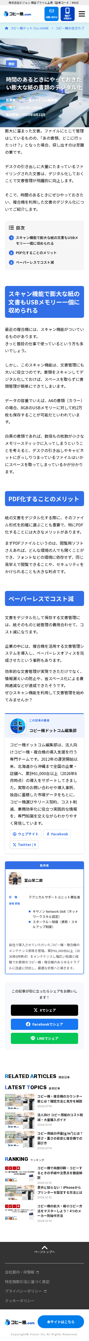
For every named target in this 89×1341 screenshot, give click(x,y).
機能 (11, 64)
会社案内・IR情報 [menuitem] (19, 1272)
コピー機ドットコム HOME (29, 28)
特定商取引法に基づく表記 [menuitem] (27, 1281)
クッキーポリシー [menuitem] (20, 1300)
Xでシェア (48, 1010)
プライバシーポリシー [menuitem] (23, 1291)
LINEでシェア (47, 1038)
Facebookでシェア (47, 1024)
